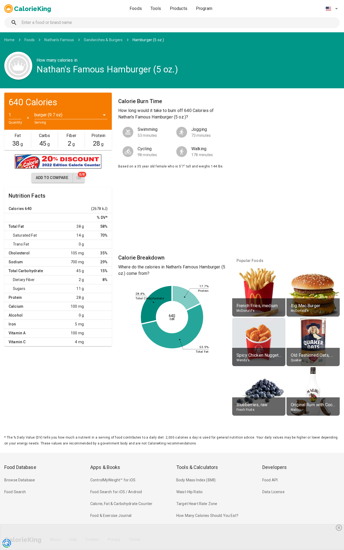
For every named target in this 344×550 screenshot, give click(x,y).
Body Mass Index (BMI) (196, 480)
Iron (12, 324)
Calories (16, 208)
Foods (136, 8)
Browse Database (19, 480)
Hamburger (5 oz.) (148, 40)
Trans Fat (21, 244)
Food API (270, 480)
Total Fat (16, 226)
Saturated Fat (25, 235)
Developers (274, 467)
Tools (155, 8)
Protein (15, 297)
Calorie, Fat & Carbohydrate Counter (121, 504)
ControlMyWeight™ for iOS (113, 480)
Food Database (20, 467)
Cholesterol (19, 253)
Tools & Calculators (197, 467)
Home (9, 40)
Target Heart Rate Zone (196, 504)
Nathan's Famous (59, 40)
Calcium (16, 306)
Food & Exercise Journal (110, 515)
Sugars (19, 288)
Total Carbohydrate (26, 271)
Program (204, 8)
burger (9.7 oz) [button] (48, 114)
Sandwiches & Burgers (103, 40)
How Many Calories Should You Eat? (207, 515)
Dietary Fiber (24, 280)
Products (178, 8)
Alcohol (16, 315)
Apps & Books (105, 467)
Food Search (15, 492)
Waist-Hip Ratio (189, 492)
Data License (273, 492)
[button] (332, 8)
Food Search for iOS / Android (116, 492)
